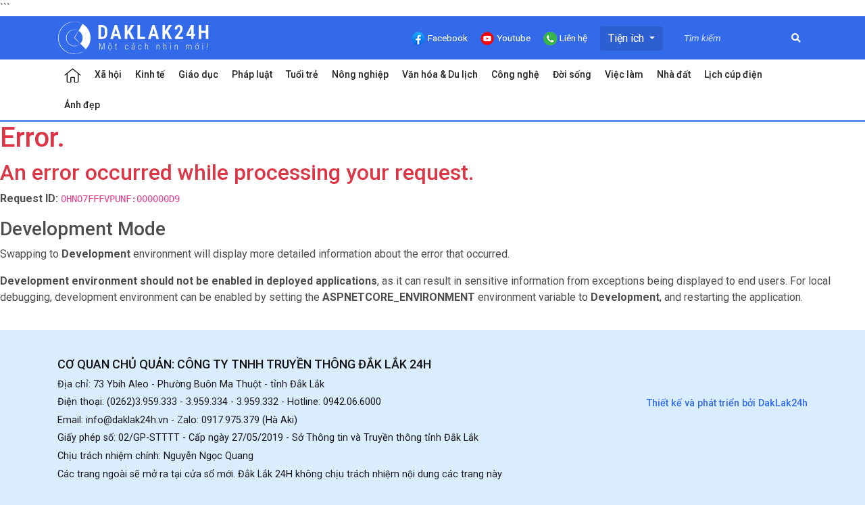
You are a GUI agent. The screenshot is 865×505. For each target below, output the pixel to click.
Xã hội (108, 74)
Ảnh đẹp (82, 104)
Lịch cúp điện (733, 74)
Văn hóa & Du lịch (440, 74)
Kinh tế (150, 74)
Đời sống (572, 74)
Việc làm (624, 74)
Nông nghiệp (360, 74)
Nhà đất (674, 74)
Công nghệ (515, 74)
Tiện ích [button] (627, 38)
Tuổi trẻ (302, 74)
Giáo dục (198, 74)
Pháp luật (252, 74)
